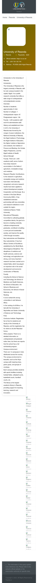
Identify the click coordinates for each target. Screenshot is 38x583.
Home (5, 17)
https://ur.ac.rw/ (21, 59)
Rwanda (12, 17)
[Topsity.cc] (19, 6)
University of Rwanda (24, 17)
